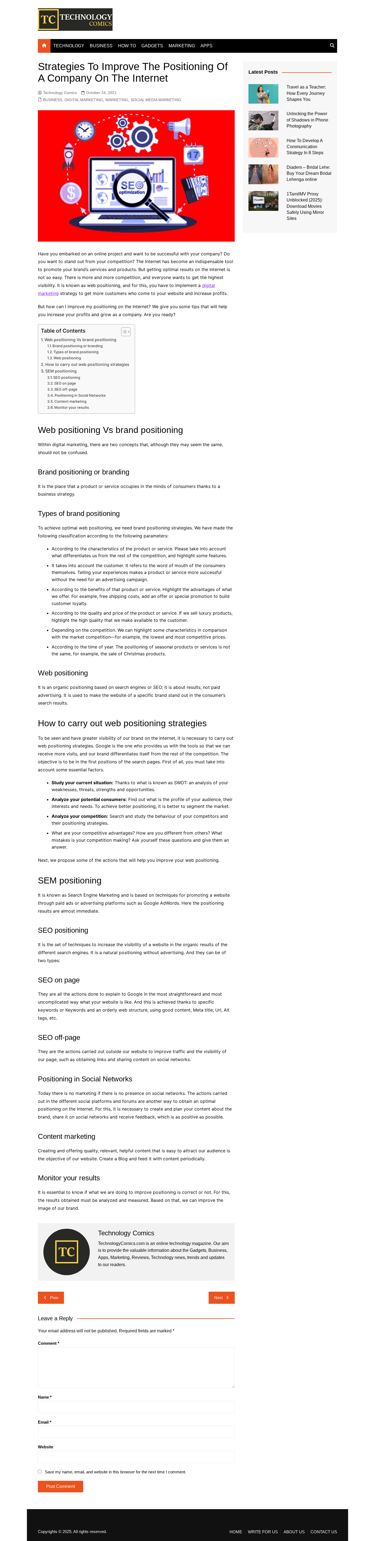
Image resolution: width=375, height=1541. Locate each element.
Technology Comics (60, 92)
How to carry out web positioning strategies (87, 364)
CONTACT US (323, 1532)
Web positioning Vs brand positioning (80, 339)
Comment (48, 1343)
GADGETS (152, 45)
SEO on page (65, 383)
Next (218, 1297)
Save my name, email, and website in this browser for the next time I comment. (115, 1472)
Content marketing (70, 401)
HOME (236, 1532)
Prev (54, 1297)
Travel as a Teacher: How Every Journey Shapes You (306, 93)
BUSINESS (101, 45)
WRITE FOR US (263, 1532)
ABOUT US (294, 1532)
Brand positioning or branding (77, 346)
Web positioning (67, 358)
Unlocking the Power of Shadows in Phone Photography (307, 119)
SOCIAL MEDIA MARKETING (156, 100)
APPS (206, 45)
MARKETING (182, 45)
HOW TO (127, 45)
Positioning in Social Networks (80, 395)
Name (45, 1397)
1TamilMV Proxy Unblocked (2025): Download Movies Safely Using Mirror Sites (305, 206)
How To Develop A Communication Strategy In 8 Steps (305, 146)
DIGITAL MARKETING (84, 100)
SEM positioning (61, 371)
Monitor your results (71, 407)
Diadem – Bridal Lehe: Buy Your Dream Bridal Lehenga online (309, 173)
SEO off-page (65, 389)
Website (45, 1447)
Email (44, 1422)
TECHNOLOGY (68, 45)
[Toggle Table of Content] (123, 331)
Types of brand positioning (76, 352)
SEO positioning (66, 377)
